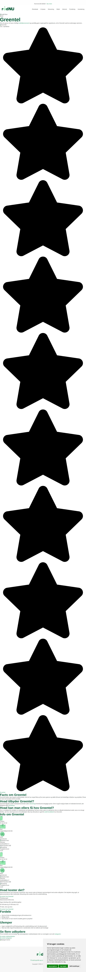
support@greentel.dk (6, 831)
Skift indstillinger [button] (74, 966)
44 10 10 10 (3, 823)
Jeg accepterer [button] (52, 966)
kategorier (58, 934)
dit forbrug (11, 805)
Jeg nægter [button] (63, 966)
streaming (32, 803)
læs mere (49, 3)
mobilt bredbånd (49, 812)
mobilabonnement (24, 23)
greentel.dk (3, 839)
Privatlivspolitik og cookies (38, 960)
